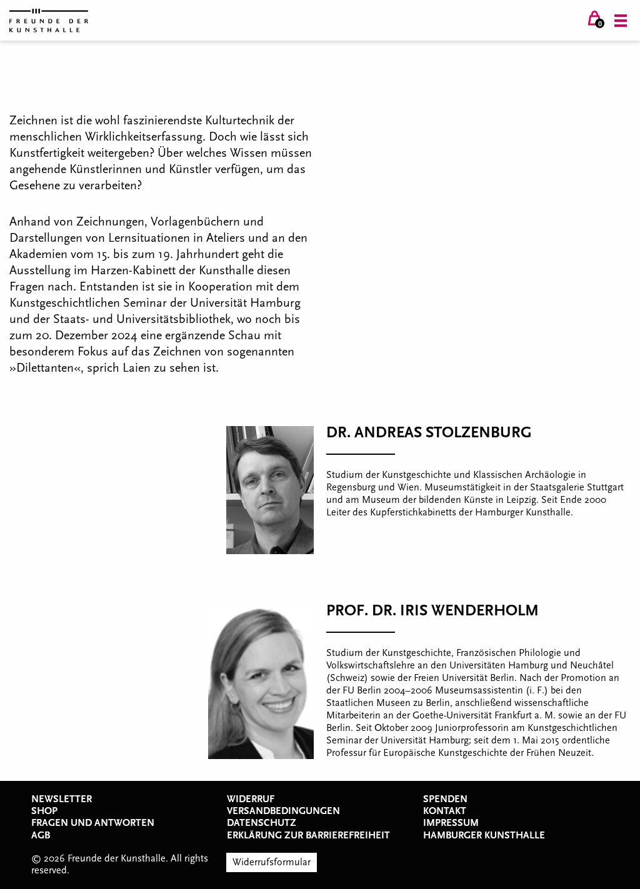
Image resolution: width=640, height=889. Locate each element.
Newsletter (61, 799)
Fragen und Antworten (92, 822)
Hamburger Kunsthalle (484, 835)
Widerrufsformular (271, 862)
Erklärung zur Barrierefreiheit (308, 835)
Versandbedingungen (283, 811)
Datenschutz (261, 822)
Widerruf (250, 799)
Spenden (445, 799)
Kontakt (444, 811)
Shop (44, 811)
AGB (40, 835)
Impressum (451, 822)
